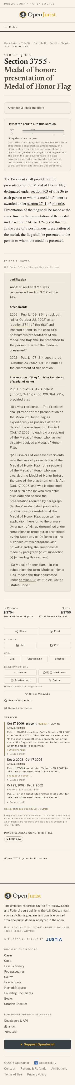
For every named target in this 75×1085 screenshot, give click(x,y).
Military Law (13, 838)
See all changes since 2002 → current (26, 809)
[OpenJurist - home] (37, 14)
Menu (13, 27)
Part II (53, 43)
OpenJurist (10, 43)
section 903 (39, 191)
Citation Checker (15, 1004)
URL (12, 658)
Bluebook (60, 658)
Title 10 (25, 43)
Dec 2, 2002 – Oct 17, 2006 (24, 759)
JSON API (10, 1032)
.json (25, 858)
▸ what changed (16, 749)
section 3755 (32, 287)
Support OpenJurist (37, 1044)
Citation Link (35, 658)
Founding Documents (18, 993)
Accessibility (45, 1062)
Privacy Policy (36, 1074)
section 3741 (36, 203)
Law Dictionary (14, 966)
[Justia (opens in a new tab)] (54, 939)
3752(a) (44, 221)
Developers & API (16, 1020)
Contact (9, 1068)
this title (58, 203)
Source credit (17, 754)
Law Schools (12, 982)
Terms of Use (13, 1074)
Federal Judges (14, 971)
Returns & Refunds (33, 1068)
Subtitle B (40, 43)
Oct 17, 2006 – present (22, 723)
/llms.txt (9, 1026)
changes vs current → (19, 775)
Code (7, 960)
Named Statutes (15, 987)
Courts (8, 977)
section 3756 (38, 292)
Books (8, 998)
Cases (8, 955)
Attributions (59, 1068)
